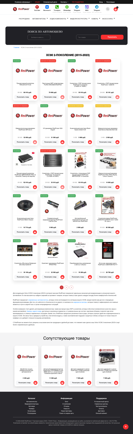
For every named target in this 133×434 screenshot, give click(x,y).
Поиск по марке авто (66, 413)
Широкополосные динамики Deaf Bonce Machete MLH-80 (107, 129)
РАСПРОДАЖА (24, 19)
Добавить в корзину (35, 97)
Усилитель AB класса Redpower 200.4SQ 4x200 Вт (25, 263)
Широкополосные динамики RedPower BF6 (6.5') (25, 129)
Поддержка (101, 398)
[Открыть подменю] (47, 18)
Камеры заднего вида (34, 311)
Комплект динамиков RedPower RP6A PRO (53, 263)
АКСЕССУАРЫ (107, 19)
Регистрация (110, 2)
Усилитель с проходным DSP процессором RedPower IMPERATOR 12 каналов (80, 174)
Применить (112, 37)
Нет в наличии (62, 97)
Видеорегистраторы (32, 404)
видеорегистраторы (80, 302)
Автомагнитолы (31, 401)
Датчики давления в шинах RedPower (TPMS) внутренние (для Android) (107, 370)
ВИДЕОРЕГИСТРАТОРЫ (78, 19)
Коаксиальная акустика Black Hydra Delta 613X (80, 129)
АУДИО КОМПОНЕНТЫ (58, 19)
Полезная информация (22, 2)
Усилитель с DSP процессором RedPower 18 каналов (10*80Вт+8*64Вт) (52, 174)
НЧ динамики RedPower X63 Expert (52, 129)
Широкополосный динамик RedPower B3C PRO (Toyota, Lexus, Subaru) (107, 174)
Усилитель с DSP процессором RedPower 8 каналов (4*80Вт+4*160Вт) (80, 84)
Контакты (64, 2)
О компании (66, 404)
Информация (66, 398)
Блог (66, 401)
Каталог (31, 398)
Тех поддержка (78, 2)
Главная (16, 47)
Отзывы (66, 406)
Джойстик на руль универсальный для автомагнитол (26, 370)
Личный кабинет (101, 413)
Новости (66, 408)
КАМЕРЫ (95, 19)
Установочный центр (50, 2)
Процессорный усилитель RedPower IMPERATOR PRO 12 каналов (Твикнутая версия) (25, 174)
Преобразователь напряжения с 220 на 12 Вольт (80, 263)
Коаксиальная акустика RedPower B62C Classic (25, 219)
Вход (101, 2)
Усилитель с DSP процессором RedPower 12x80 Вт (107, 84)
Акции (37, 2)
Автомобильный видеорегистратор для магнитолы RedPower (80, 219)
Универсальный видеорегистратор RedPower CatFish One (53, 219)
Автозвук (31, 406)
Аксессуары (32, 411)
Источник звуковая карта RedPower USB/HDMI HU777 (107, 263)
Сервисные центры (101, 404)
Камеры (31, 408)
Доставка (101, 411)
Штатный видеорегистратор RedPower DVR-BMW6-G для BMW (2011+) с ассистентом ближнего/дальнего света (53, 371)
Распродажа (31, 413)
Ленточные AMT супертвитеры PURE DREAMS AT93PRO (52, 84)
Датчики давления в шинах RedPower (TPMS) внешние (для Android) (80, 370)
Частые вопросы (101, 406)
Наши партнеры (66, 411)
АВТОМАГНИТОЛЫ (39, 19)
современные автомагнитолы (38, 300)
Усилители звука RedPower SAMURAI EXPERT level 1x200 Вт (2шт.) (107, 219)
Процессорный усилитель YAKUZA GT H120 (25, 84)
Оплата (101, 408)
